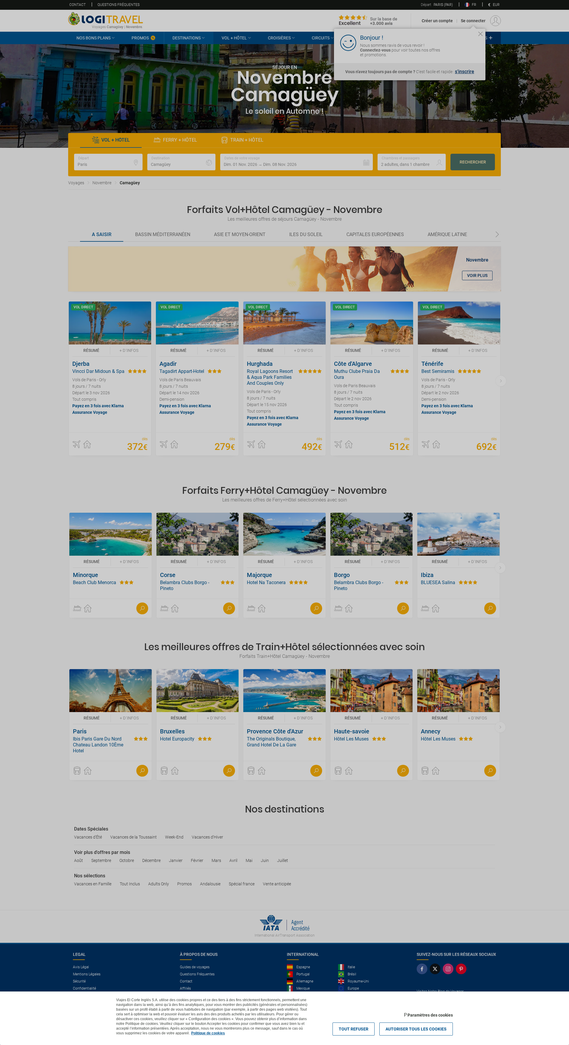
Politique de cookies (208, 1033)
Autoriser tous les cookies (416, 1029)
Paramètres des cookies (430, 1015)
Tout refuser (353, 1029)
